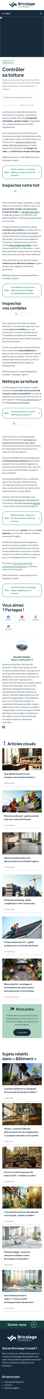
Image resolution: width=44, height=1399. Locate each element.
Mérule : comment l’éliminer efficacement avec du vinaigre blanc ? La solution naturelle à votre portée (21, 1132)
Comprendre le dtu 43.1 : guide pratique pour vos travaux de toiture (21, 944)
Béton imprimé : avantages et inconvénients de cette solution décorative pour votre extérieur (19, 987)
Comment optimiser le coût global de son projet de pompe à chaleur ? (20, 1090)
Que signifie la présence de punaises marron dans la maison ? (19, 775)
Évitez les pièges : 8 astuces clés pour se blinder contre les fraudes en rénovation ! (17, 1255)
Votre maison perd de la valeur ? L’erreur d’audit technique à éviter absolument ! (19, 1298)
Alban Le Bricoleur (21, 659)
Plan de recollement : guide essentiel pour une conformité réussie (21, 817)
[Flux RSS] (34, 1324)
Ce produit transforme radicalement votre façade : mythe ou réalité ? (21, 1214)
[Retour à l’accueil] (22, 5)
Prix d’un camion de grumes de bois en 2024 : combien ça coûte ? (20, 1174)
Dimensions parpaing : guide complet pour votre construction (19, 902)
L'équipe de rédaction (14, 1382)
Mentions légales (12, 1388)
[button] (41, 13)
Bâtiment (8, 62)
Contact (8, 1385)
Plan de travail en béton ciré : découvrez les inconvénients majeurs (21, 860)
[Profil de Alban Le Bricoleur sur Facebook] (3, 727)
